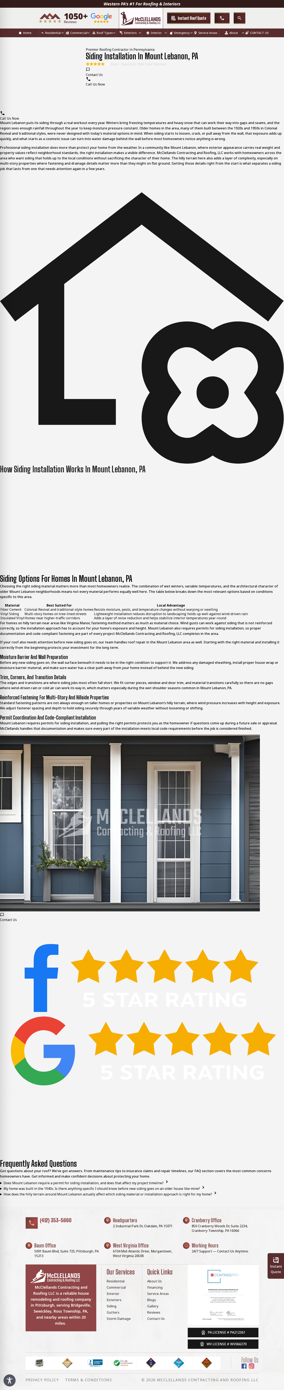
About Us (154, 1281)
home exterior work (257, 476)
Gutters (113, 1312)
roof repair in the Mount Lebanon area (159, 642)
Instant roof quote (192, 18)
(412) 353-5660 (55, 1220)
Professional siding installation (24, 147)
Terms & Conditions (88, 1379)
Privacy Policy (42, 1379)
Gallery (152, 1306)
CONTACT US (259, 33)
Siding (111, 1306)
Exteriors (130, 33)
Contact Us (156, 1318)
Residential (53, 33)
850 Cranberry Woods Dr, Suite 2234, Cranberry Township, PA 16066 (220, 1228)
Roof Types (105, 33)
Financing (155, 1287)
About (233, 33)
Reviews (153, 1312)
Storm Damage (119, 1318)
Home (27, 33)
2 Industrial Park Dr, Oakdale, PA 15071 (143, 1226)
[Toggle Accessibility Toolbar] (9, 1380)
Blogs (151, 1300)
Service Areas (207, 33)
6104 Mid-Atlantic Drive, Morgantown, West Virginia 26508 (142, 1253)
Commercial (78, 33)
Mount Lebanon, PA (215, 688)
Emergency (182, 33)
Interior (156, 33)
